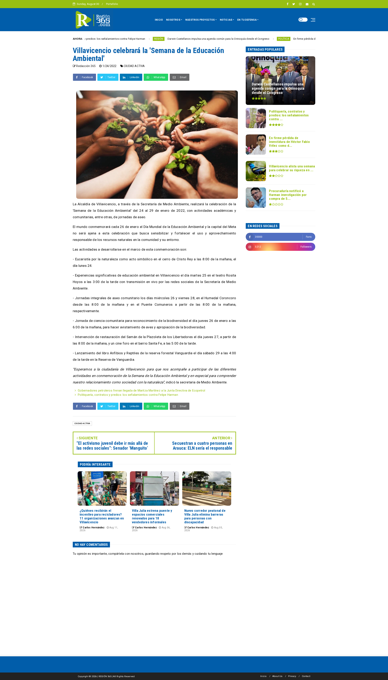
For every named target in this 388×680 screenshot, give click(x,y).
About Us (277, 676)
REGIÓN (129, 38)
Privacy (292, 676)
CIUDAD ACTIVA (134, 66)
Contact (306, 676)
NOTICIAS (226, 19)
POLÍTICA (254, 38)
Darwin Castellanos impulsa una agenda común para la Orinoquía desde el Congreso (189, 38)
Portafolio (112, 3)
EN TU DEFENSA (247, 19)
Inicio (263, 676)
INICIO (159, 19)
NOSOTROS (173, 19)
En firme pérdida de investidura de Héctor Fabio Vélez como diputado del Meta (312, 38)
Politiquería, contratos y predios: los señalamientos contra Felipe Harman (128, 395)
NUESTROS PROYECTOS (200, 19)
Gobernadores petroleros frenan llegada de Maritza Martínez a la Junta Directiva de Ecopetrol (141, 390)
